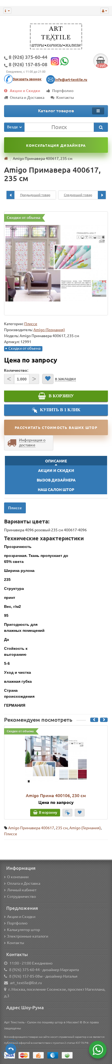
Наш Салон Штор (56, 489)
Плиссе (30, 324)
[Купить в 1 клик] (67, 812)
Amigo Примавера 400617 (31, 828)
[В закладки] (48, 379)
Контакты (65, 97)
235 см (62, 828)
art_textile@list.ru (26, 983)
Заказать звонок (27, 79)
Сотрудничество (21, 896)
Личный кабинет (21, 890)
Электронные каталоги (27, 936)
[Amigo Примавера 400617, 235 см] (56, 263)
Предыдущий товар (35, 195)
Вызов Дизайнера (56, 480)
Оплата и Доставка (27, 97)
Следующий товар (78, 195)
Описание (56, 461)
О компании (18, 877)
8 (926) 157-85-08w (26, 976)
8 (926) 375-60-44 (24, 970)
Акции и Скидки (25, 91)
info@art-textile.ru (71, 79)
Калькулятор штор (23, 930)
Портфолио (62, 91)
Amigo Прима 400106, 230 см (56, 795)
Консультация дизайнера (56, 145)
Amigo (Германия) (85, 828)
